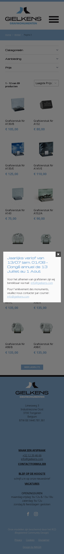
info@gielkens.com (42, 283)
